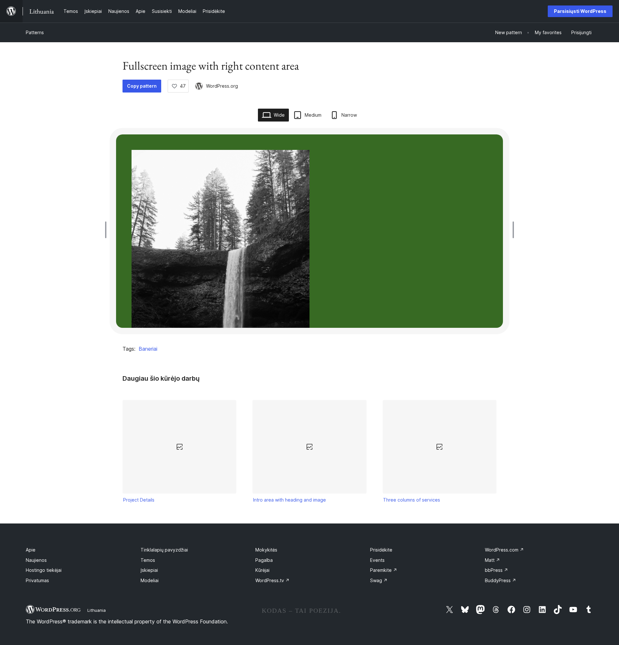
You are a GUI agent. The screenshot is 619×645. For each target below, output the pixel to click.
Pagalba (264, 560)
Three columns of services (411, 500)
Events (377, 560)
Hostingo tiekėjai (44, 570)
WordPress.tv (272, 580)
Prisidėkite (381, 549)
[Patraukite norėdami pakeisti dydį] (107, 229)
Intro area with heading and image (289, 500)
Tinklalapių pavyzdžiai (164, 549)
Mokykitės (266, 549)
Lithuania (96, 610)
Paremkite (383, 570)
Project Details (138, 500)
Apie (30, 549)
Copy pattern (142, 86)
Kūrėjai (262, 570)
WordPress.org (222, 86)
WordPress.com (504, 549)
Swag (379, 580)
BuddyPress (500, 580)
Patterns (35, 32)
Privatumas (37, 580)
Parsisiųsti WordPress (580, 11)
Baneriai (148, 349)
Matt (492, 560)
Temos (148, 560)
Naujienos (36, 560)
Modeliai (150, 580)
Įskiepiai (149, 570)
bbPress (496, 570)
